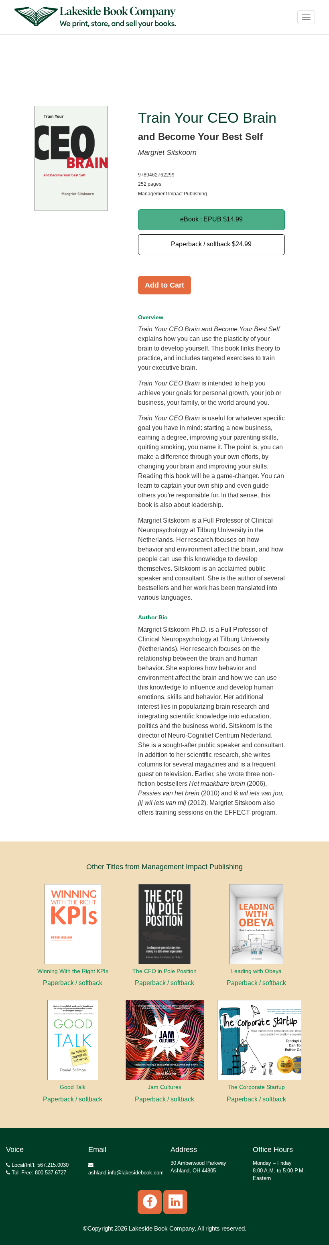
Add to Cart (164, 285)
